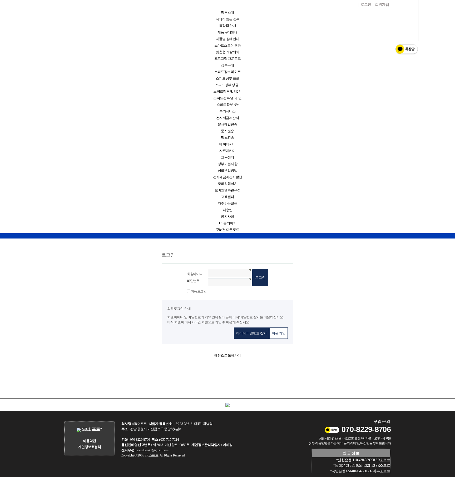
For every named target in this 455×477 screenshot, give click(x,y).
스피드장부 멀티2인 (227, 91)
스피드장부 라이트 (227, 72)
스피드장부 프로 (227, 78)
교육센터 (227, 157)
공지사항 (227, 216)
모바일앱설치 (227, 184)
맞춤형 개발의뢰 (227, 52)
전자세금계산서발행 (227, 177)
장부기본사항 (227, 164)
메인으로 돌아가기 (227, 355)
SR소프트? (92, 429)
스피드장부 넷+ (227, 105)
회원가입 (382, 4)
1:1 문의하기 (227, 223)
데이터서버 (227, 144)
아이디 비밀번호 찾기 (251, 333)
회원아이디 (194, 274)
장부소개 (227, 12)
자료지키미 (227, 151)
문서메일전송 (227, 124)
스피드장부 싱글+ (227, 85)
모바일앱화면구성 (227, 190)
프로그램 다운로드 (227, 59)
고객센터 (227, 197)
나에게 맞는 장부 (228, 19)
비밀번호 (193, 281)
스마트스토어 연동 (227, 45)
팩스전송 (227, 138)
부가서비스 (227, 111)
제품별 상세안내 (227, 39)
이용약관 (89, 441)
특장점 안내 (227, 26)
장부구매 (227, 65)
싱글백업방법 (227, 170)
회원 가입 (278, 333)
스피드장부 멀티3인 (227, 98)
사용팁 (228, 210)
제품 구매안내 (227, 32)
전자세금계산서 (227, 118)
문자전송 (227, 131)
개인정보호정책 (89, 447)
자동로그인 (198, 291)
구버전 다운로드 (227, 230)
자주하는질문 (227, 203)
